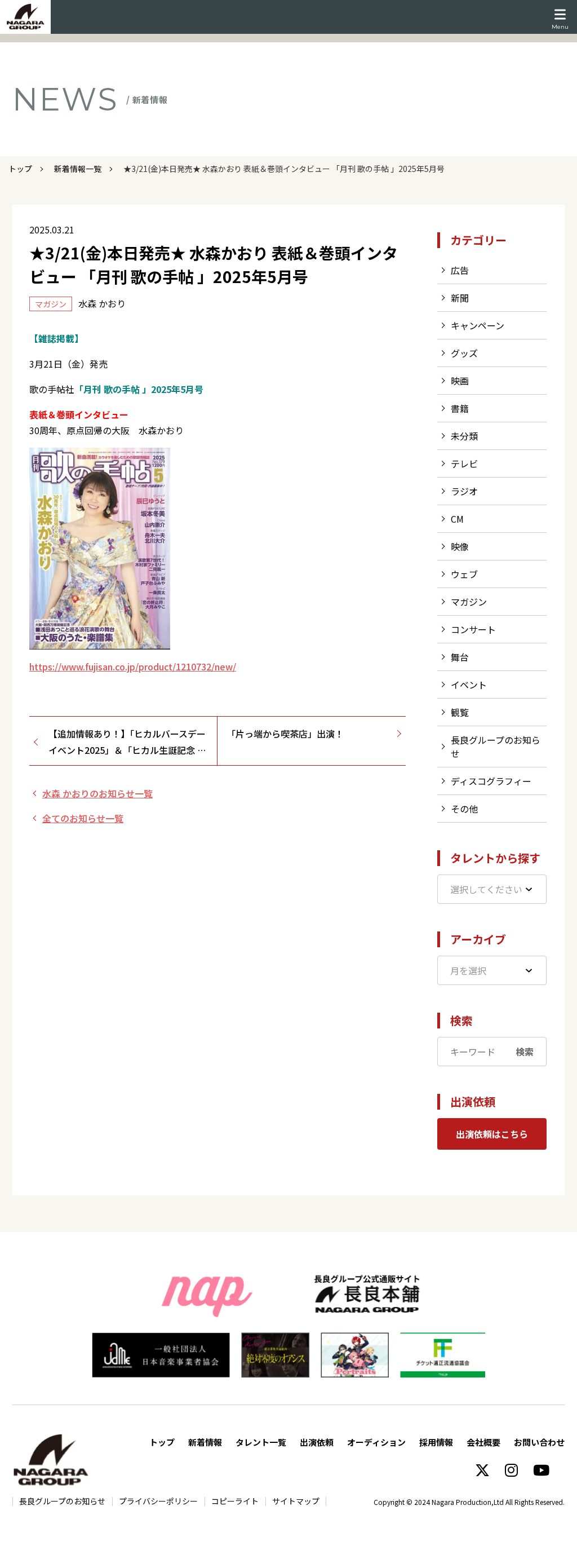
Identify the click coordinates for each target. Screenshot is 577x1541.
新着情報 (205, 1442)
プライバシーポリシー (158, 1501)
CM (457, 519)
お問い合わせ (539, 1442)
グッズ (464, 353)
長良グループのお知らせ (62, 1501)
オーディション (376, 1442)
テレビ (464, 463)
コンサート (473, 629)
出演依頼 (317, 1442)
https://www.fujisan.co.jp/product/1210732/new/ (132, 666)
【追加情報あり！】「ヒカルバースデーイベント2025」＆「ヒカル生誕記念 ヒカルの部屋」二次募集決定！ (127, 742)
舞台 (460, 657)
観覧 (460, 712)
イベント (469, 684)
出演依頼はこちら (492, 1134)
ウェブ (464, 574)
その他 (464, 808)
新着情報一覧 (77, 168)
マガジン (469, 601)
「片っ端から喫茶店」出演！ (285, 733)
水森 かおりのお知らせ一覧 (97, 793)
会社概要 (483, 1442)
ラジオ (464, 491)
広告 (460, 270)
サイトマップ (295, 1501)
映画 (460, 380)
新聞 (460, 297)
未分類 (464, 436)
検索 (525, 1051)
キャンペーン (477, 325)
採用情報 (436, 1442)
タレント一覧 (261, 1442)
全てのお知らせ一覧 (82, 818)
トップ (20, 168)
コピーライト (235, 1501)
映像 (460, 546)
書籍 (460, 408)
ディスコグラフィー (491, 781)
